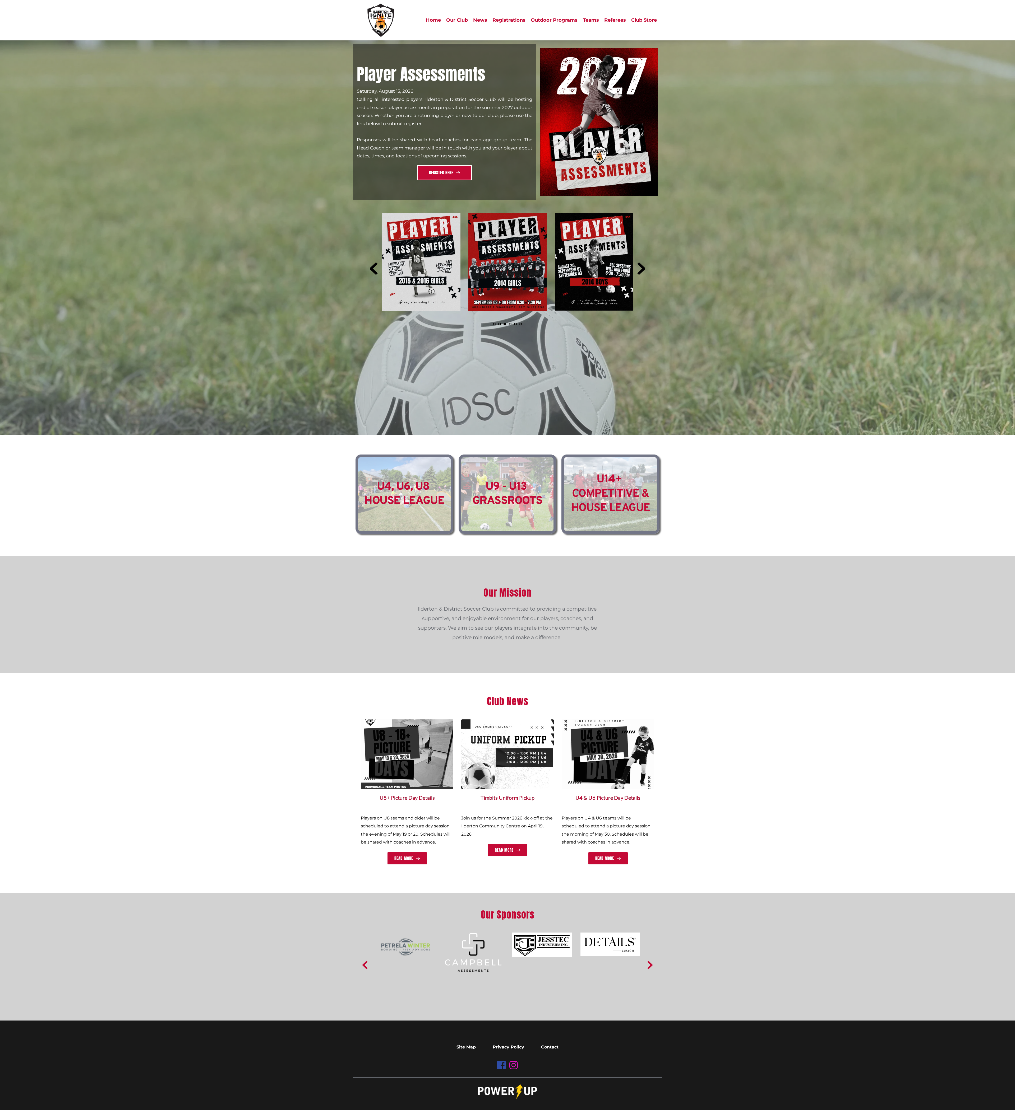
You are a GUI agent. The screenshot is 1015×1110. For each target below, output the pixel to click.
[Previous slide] (373, 268)
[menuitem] (433, 20)
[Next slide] (641, 268)
